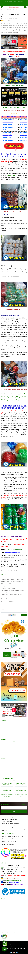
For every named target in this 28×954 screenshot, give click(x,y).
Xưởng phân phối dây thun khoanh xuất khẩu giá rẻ (13, 583)
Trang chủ (3, 9)
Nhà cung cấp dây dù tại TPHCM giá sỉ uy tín (12, 577)
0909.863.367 (20, 1)
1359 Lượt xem (17, 18)
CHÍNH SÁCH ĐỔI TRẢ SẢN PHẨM (8, 841)
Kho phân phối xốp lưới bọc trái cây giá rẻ (11, 585)
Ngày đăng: (4, 18)
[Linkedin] (11, 570)
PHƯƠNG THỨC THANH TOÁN (8, 844)
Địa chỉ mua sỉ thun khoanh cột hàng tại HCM (12, 594)
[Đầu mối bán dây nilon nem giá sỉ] (14, 7)
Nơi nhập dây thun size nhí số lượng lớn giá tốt (12, 581)
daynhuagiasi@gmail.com (15, 2)
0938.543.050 (13, 1)
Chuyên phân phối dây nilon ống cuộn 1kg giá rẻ (12, 579)
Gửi (24, 615)
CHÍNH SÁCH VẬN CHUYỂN (7, 839)
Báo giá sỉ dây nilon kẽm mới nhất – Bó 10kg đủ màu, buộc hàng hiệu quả (13, 591)
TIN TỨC (9, 9)
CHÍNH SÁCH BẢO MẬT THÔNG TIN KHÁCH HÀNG (12, 836)
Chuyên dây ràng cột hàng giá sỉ (9, 588)
